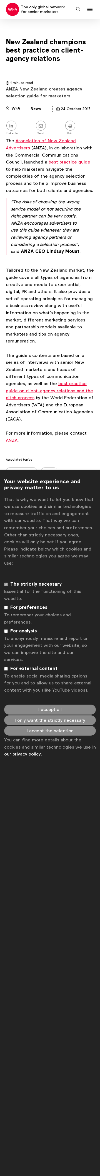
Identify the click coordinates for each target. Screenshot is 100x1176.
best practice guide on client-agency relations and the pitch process (49, 390)
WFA (15, 108)
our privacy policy (22, 754)
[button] (90, 9)
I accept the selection (50, 731)
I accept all (50, 709)
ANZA (12, 440)
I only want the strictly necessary (50, 720)
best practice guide (69, 162)
